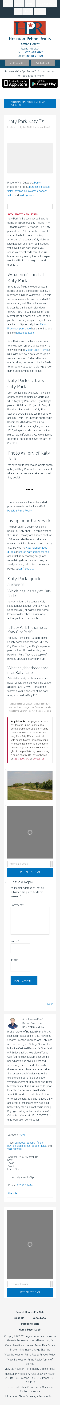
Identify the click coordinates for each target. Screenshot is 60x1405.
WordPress (38, 1340)
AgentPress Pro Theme (39, 1336)
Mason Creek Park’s (36, 349)
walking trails (26, 195)
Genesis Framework (18, 1340)
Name (15, 941)
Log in (49, 1340)
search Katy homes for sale (33, 551)
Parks (37, 182)
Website (12, 1193)
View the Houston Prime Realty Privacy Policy (30, 1354)
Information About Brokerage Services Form (30, 1396)
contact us (38, 758)
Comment (17, 905)
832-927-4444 (24, 1185)
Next (50, 1004)
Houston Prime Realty (19, 510)
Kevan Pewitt (30, 44)
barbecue (34, 186)
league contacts (25, 332)
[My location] (52, 864)
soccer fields (39, 1145)
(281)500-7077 (34, 52)
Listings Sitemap (41, 1349)
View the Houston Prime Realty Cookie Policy (30, 1368)
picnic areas (31, 191)
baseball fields (35, 1142)
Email (14, 959)
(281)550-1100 (34, 55)
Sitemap (25, 1349)
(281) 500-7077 (27, 568)
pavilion (19, 191)
